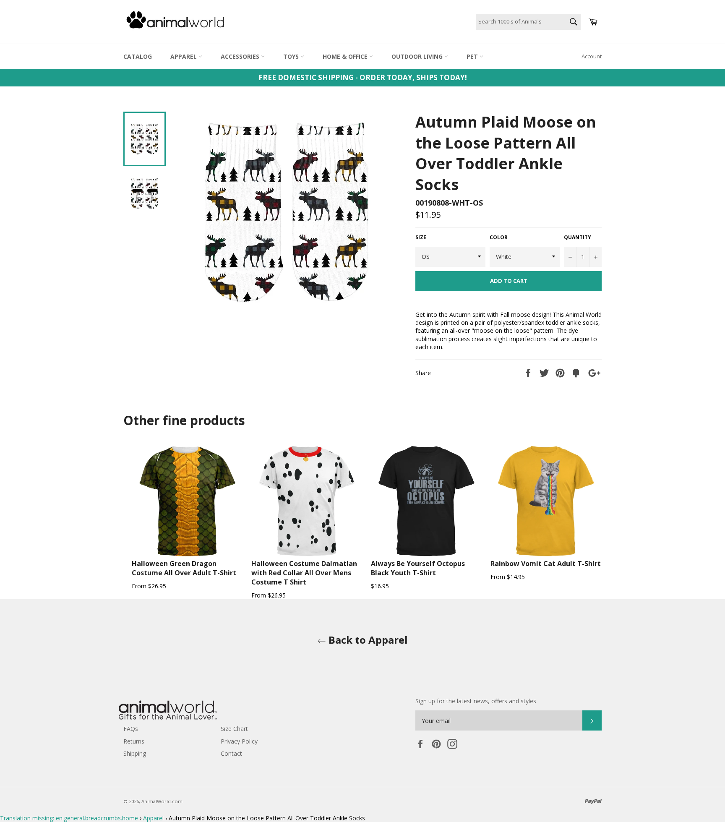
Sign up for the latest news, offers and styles (475, 701)
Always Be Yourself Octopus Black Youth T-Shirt (418, 568)
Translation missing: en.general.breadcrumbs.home (69, 818)
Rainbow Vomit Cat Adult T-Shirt (545, 563)
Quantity (577, 237)
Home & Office (346, 56)
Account (592, 56)
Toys (291, 56)
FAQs (130, 729)
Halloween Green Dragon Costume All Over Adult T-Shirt (184, 568)
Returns (133, 741)
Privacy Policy (239, 741)
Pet (473, 56)
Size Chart (234, 729)
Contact (231, 753)
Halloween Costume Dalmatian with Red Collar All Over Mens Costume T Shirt (304, 573)
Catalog (137, 56)
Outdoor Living (417, 56)
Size (420, 237)
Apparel (184, 56)
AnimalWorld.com (162, 801)
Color (499, 237)
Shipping (134, 753)
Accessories (241, 56)
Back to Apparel (367, 640)
